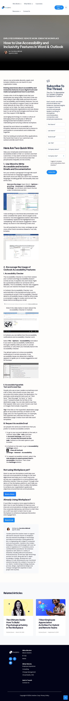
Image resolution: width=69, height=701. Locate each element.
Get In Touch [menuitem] (27, 680)
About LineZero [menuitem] (27, 653)
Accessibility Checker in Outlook (21, 310)
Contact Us (26, 11)
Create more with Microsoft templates (20, 418)
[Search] (66, 7)
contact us (7, 107)
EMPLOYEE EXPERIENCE (13, 38)
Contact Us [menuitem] (25, 683)
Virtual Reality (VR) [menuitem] (28, 675)
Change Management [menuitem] (29, 672)
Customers (39, 4)
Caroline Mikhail (16, 51)
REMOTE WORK (30, 38)
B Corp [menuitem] (24, 656)
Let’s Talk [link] (58, 7)
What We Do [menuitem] (27, 664)
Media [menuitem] (24, 658)
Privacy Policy (45, 695)
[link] (6, 7)
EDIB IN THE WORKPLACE (48, 38)
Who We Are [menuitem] (26, 650)
